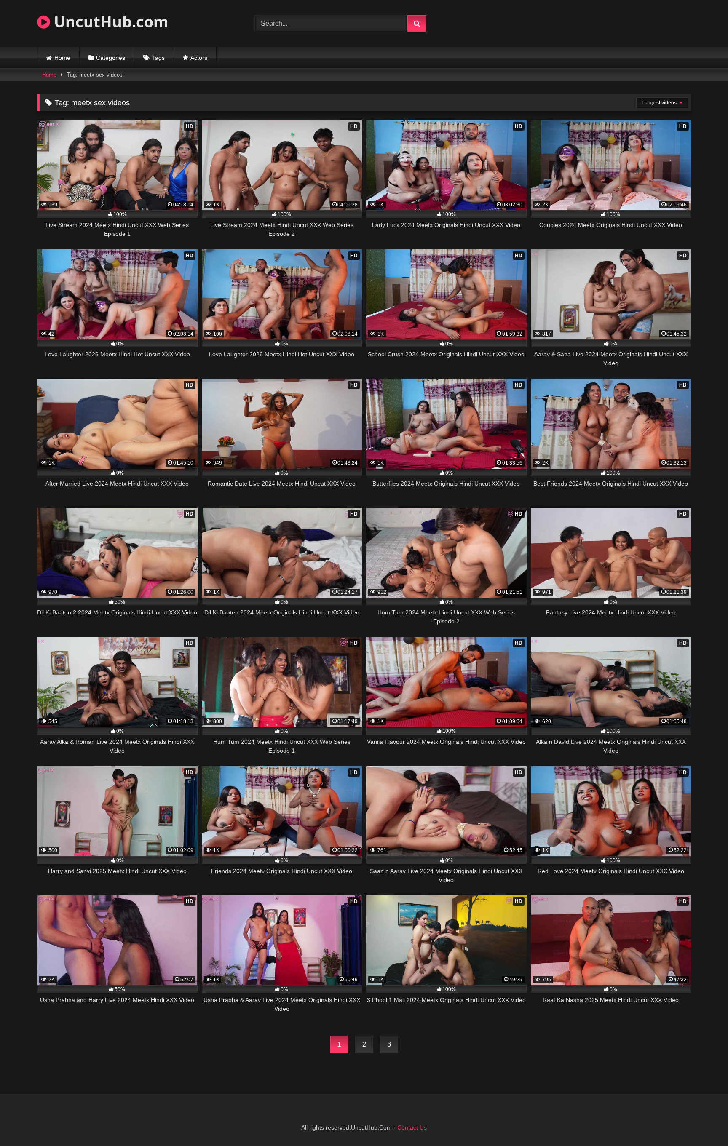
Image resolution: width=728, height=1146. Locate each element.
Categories (110, 57)
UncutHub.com (109, 21)
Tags (158, 57)
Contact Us (412, 1127)
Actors (198, 57)
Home (62, 57)
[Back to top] (702, 1121)
